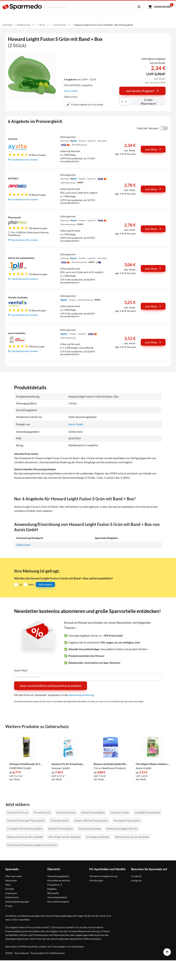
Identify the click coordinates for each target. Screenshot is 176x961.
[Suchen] (138, 7)
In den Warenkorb (148, 101)
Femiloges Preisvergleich (127, 820)
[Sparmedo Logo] (22, 6)
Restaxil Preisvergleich (60, 828)
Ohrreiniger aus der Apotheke (64, 836)
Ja (20, 584)
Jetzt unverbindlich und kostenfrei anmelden (50, 686)
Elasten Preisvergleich (93, 812)
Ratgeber (52, 888)
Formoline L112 (42, 812)
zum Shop (151, 149)
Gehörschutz (23, 544)
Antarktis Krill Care (17, 812)
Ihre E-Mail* (21, 670)
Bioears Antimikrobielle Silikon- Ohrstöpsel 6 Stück (111, 764)
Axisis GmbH (71, 90)
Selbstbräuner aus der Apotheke (132, 836)
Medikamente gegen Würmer (122, 828)
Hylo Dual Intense (65, 812)
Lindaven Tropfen (119, 812)
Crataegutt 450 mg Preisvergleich (25, 828)
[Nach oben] (167, 952)
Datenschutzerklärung (81, 695)
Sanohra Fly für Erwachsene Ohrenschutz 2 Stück (69, 764)
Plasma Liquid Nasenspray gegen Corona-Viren (32, 844)
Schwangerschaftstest (97, 836)
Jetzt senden (45, 584)
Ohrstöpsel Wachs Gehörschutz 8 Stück (153, 764)
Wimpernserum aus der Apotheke (25, 836)
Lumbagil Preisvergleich (147, 812)
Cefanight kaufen (60, 820)
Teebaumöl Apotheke (89, 828)
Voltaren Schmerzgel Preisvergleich (26, 820)
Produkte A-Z (54, 884)
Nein (31, 584)
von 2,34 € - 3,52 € (80, 79)
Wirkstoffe (53, 893)
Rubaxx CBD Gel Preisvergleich (91, 820)
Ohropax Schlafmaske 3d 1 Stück (26, 764)
